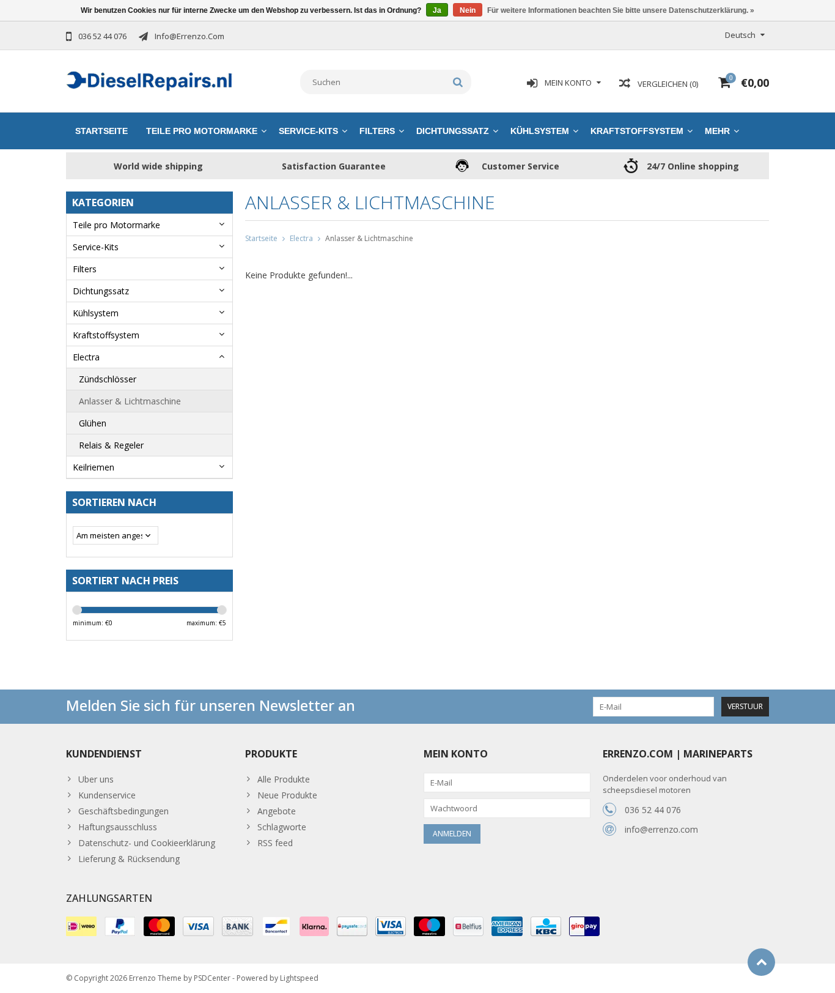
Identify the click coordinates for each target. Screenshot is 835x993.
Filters (377, 131)
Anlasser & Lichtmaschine (130, 401)
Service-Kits (308, 131)
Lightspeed (299, 978)
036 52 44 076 (653, 810)
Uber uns (96, 779)
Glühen (92, 423)
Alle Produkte (283, 779)
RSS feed (275, 843)
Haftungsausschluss (117, 827)
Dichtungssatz (452, 131)
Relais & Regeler (111, 445)
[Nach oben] (761, 962)
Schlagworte (281, 827)
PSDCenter (212, 978)
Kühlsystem (539, 131)
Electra (86, 357)
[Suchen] (458, 82)
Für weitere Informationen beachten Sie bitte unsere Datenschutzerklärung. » (620, 10)
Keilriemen (93, 467)
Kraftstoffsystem (636, 131)
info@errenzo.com (661, 829)
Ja (437, 10)
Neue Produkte (287, 795)
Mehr (717, 131)
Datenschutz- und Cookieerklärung (146, 843)
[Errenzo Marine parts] (149, 80)
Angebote (276, 811)
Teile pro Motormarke (201, 131)
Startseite (101, 131)
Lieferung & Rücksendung (129, 859)
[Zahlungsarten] (81, 926)
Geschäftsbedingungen (123, 811)
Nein (468, 10)
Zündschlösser (107, 379)
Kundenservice (107, 795)
